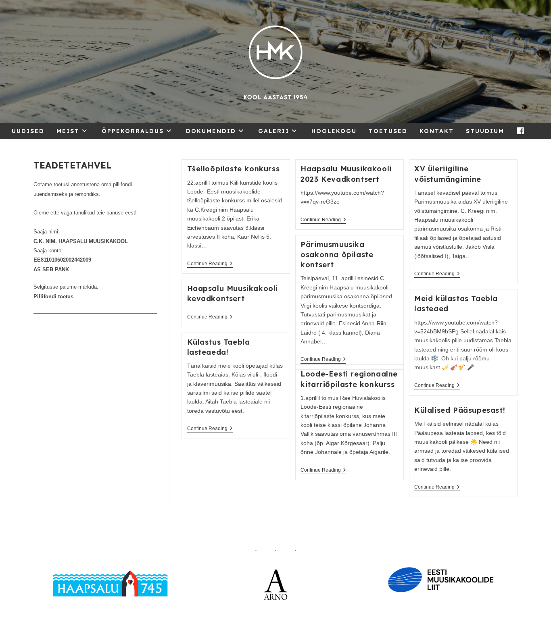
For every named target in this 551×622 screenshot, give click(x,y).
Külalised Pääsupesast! (459, 410)
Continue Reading (210, 264)
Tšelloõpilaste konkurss (233, 168)
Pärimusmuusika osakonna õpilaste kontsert (337, 254)
